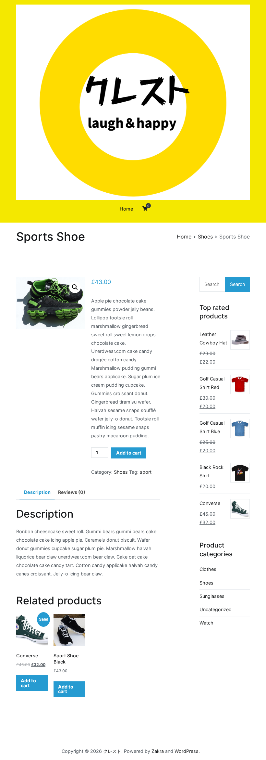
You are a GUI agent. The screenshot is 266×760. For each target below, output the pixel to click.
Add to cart (128, 453)
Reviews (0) (71, 492)
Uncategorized (216, 609)
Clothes (208, 569)
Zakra (157, 751)
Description (37, 492)
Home (126, 209)
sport (145, 472)
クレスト (112, 751)
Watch (206, 622)
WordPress (187, 751)
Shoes (205, 236)
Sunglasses (212, 596)
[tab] (37, 492)
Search (237, 284)
